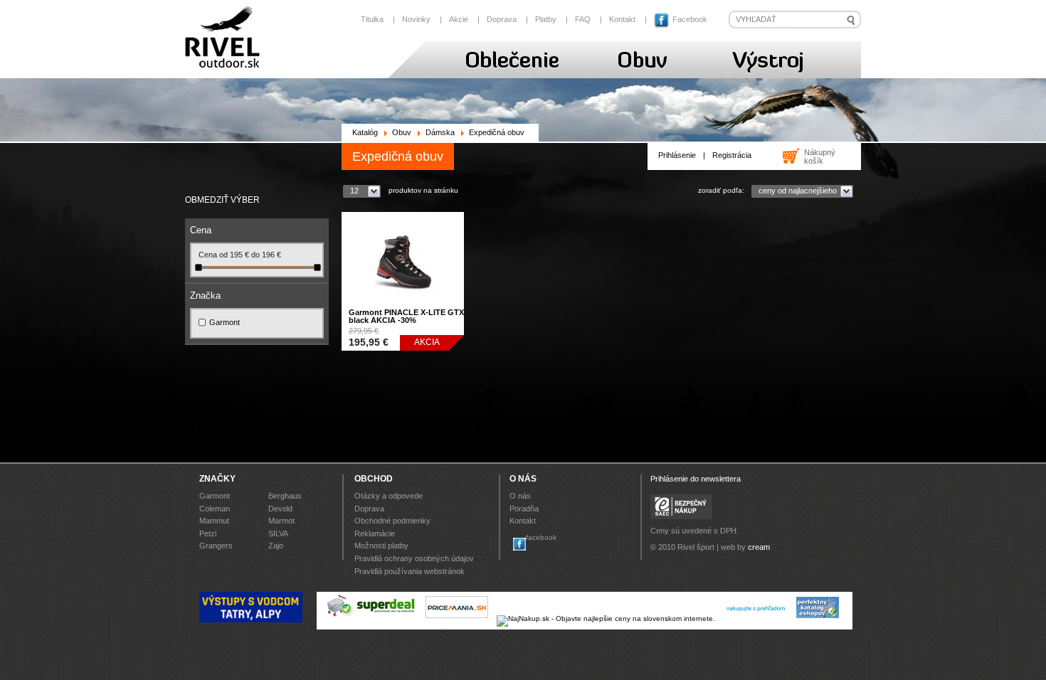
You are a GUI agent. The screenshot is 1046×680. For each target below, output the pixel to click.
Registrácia (731, 155)
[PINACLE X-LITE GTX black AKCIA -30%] (402, 308)
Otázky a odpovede (388, 496)
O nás (520, 496)
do (256, 254)
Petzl (207, 533)
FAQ (583, 19)
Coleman (214, 508)
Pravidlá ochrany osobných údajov (414, 558)
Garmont (224, 322)
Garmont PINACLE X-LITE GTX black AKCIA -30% (406, 316)
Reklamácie (374, 533)
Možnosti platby (381, 545)
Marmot (281, 520)
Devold (280, 508)
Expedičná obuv (496, 133)
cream (759, 547)
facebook (541, 537)
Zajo (275, 545)
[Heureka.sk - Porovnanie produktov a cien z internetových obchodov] (756, 618)
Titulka (372, 19)
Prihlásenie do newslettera (695, 478)
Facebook (688, 19)
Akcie (458, 19)
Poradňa (524, 508)
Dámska (440, 133)
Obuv (401, 133)
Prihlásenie (677, 155)
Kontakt (622, 19)
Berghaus (285, 496)
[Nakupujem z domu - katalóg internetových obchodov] (818, 618)
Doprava (502, 19)
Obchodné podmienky (392, 520)
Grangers (216, 545)
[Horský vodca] (250, 620)
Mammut (214, 520)
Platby (545, 19)
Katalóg (365, 133)
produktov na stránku (423, 190)
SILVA (278, 533)
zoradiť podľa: (721, 190)
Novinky (416, 19)
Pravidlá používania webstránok (409, 571)
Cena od (214, 254)
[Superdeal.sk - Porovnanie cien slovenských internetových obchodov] (371, 618)
